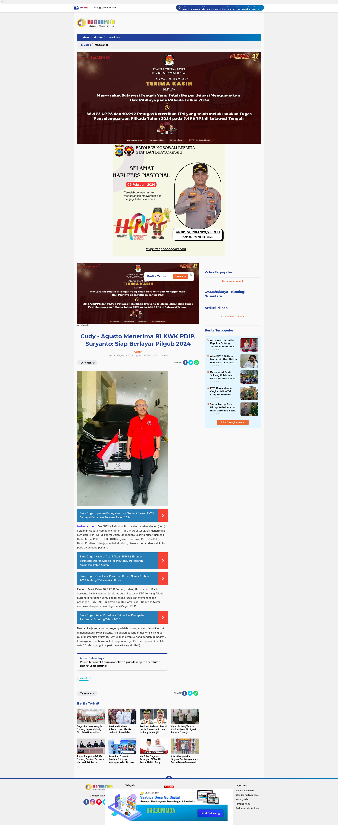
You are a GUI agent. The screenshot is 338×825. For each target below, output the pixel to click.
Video (87, 44)
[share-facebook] (185, 362)
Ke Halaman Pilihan (232, 316)
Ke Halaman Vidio (232, 281)
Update (181, 276)
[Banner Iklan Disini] (169, 806)
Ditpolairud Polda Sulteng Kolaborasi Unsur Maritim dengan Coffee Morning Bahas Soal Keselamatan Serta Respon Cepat (223, 375)
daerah (83, 678)
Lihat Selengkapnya (232, 422)
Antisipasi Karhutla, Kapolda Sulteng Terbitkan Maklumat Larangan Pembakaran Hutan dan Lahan (223, 343)
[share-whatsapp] (196, 362)
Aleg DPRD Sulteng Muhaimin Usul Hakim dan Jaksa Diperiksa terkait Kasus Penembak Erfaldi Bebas (223, 359)
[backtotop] (169, 779)
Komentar (89, 362)
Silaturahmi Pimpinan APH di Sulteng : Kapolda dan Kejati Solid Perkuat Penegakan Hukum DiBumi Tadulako (221, 7)
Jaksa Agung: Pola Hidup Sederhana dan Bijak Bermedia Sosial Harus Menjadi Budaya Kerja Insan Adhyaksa (223, 407)
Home (83, 7)
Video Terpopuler (219, 272)
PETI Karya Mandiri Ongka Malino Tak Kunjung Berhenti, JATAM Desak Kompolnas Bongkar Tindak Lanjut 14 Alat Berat (223, 391)
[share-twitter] (190, 362)
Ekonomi (99, 37)
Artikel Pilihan (216, 308)
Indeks (85, 37)
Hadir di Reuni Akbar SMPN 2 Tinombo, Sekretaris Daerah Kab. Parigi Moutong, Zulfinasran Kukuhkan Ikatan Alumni (111, 561)
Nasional (114, 37)
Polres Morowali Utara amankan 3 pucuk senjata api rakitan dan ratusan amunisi (120, 663)
